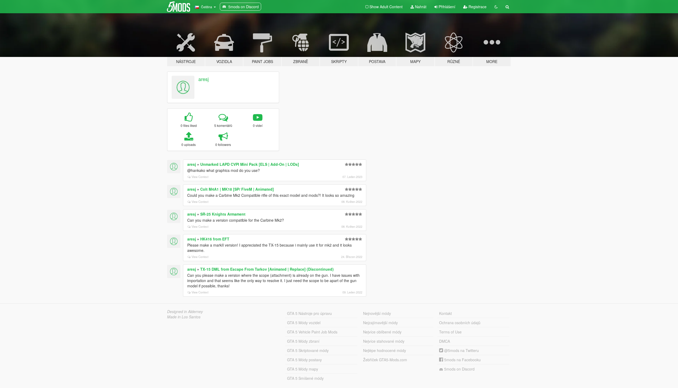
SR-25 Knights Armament (223, 214)
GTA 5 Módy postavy (304, 359)
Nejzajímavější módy (380, 322)
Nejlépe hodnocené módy (384, 350)
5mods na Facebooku (462, 359)
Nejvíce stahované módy (383, 341)
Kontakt (445, 313)
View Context (199, 177)
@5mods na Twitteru (461, 350)
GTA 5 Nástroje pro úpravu (309, 313)
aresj (203, 78)
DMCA (444, 341)
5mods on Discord (459, 369)
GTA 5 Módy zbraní (303, 341)
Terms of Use (450, 332)
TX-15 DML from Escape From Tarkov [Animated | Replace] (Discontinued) (267, 269)
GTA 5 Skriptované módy (308, 350)
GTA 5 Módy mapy (302, 369)
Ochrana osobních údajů (459, 322)
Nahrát (420, 6)
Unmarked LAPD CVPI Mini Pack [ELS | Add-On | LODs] (249, 164)
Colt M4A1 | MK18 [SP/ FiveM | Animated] (237, 189)
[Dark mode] (496, 6)
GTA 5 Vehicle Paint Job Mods (312, 332)
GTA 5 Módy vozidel (303, 322)
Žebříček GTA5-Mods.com (385, 359)
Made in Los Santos (183, 316)
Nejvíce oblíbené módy (382, 332)
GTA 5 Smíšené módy (305, 378)
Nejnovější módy (377, 313)
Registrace (477, 6)
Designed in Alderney (185, 311)
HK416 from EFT (214, 239)
